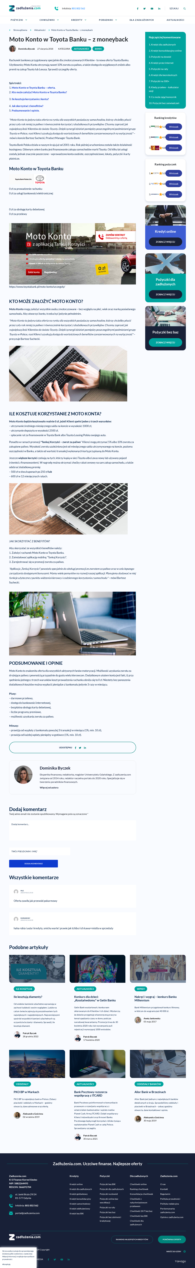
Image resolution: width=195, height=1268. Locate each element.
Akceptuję (6, 1264)
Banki (98, 48)
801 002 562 (78, 8)
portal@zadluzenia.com (27, 1213)
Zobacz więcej (165, 241)
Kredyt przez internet (162, 62)
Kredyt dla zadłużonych (163, 44)
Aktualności (81, 48)
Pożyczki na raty (159, 68)
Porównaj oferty (172, 1239)
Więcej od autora (49, 787)
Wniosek (173, 126)
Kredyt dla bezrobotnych (164, 75)
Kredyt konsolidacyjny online (166, 50)
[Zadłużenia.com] (25, 8)
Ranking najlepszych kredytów (132, 1239)
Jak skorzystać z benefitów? (28, 106)
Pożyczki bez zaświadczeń (165, 103)
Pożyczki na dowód (161, 56)
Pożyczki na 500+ (160, 81)
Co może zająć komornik (163, 96)
